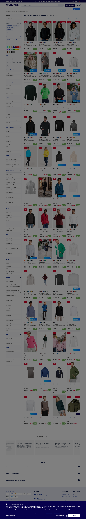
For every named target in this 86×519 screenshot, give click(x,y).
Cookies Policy (49, 513)
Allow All (74, 515)
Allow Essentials (60, 515)
